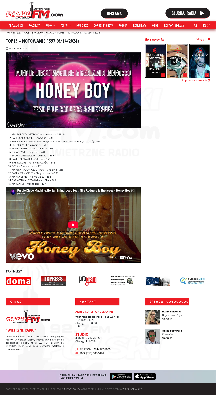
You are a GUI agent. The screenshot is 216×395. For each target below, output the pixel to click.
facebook (167, 318)
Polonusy (34, 25)
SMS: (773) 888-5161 (91, 353)
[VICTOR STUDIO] (157, 280)
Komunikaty (139, 25)
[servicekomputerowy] (122, 280)
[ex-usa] (53, 280)
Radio (49, 25)
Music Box (82, 25)
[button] (167, 302)
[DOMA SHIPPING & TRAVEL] (18, 280)
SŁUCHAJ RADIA (184, 13)
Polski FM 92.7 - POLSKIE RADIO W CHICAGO (34, 10)
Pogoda (123, 25)
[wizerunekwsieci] (192, 280)
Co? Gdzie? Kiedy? (103, 25)
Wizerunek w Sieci (132, 389)
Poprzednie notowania (195, 80)
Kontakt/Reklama (174, 25)
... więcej (18, 349)
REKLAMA (114, 13)
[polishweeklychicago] (88, 280)
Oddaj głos (202, 39)
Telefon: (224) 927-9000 (94, 349)
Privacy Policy (72, 389)
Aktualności (16, 25)
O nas (155, 25)
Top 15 (64, 25)
